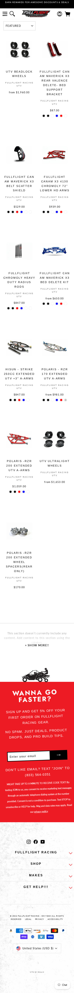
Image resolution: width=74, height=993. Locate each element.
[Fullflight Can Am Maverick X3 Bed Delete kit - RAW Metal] (65, 303)
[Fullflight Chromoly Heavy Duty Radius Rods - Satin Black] (12, 308)
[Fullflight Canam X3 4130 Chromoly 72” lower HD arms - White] (52, 211)
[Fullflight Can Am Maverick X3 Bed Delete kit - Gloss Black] (43, 303)
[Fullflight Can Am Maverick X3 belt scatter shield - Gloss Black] (8, 211)
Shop (36, 863)
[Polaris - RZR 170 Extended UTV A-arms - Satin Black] (48, 400)
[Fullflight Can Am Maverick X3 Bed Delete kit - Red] (61, 303)
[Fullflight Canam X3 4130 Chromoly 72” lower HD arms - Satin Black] (48, 211)
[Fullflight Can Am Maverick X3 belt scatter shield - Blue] (21, 211)
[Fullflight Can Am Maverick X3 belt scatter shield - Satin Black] (12, 211)
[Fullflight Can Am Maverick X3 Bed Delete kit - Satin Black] (48, 303)
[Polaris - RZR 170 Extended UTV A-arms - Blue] (56, 400)
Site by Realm (37, 972)
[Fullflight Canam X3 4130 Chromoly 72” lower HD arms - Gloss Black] (43, 211)
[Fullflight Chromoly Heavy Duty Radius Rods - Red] (17, 308)
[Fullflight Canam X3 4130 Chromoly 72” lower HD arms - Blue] (56, 211)
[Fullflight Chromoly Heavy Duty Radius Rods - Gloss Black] (8, 308)
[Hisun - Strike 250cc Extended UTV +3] (10, 400)
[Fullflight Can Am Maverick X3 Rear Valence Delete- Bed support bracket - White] (52, 115)
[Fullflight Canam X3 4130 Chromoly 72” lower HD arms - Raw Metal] (65, 211)
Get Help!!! (36, 887)
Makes (36, 875)
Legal (28, 919)
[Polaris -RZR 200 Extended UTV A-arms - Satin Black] (14, 491)
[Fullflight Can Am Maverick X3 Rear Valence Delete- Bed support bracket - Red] (61, 115)
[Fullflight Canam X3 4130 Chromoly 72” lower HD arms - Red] (61, 211)
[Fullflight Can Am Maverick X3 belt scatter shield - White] (25, 211)
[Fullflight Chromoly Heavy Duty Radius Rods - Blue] (21, 308)
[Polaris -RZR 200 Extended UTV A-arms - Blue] (23, 491)
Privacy (39, 919)
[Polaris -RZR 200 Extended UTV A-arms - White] (28, 491)
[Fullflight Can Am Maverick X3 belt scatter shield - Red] (17, 211)
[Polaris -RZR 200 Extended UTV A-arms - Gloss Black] (10, 491)
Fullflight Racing (36, 852)
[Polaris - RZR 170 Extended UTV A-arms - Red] (61, 400)
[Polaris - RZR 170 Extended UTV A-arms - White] (52, 400)
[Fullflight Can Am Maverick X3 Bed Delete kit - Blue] (56, 303)
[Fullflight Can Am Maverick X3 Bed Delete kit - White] (52, 303)
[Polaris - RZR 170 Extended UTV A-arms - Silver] (65, 400)
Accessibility (55, 919)
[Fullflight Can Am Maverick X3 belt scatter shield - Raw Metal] (30, 211)
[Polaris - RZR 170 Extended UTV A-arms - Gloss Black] (43, 400)
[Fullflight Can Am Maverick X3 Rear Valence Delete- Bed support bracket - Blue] (56, 115)
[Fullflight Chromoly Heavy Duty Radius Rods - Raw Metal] (30, 308)
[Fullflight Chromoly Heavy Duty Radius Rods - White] (25, 308)
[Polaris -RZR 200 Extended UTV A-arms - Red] (19, 491)
